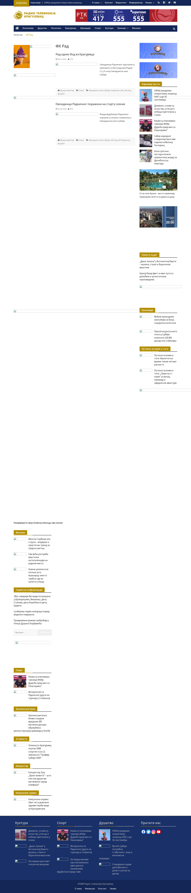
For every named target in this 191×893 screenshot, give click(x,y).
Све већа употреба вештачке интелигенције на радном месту (38, 559)
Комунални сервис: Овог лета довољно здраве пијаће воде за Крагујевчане (38, 804)
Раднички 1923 (117, 90)
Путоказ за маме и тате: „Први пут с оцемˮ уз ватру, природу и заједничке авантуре (165, 376)
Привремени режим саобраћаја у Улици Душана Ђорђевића (31, 622)
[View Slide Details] (158, 217)
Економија (28, 28)
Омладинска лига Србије (99, 90)
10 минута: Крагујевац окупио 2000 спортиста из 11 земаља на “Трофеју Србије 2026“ (39, 751)
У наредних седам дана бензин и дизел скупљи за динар (121, 869)
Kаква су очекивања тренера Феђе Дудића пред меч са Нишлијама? (38, 681)
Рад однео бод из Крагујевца (75, 54)
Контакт (109, 2)
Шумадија (85, 28)
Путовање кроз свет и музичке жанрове (39, 863)
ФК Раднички (124, 140)
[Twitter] (148, 832)
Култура (109, 28)
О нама (95, 2)
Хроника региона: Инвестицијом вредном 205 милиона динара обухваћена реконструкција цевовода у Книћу (32, 723)
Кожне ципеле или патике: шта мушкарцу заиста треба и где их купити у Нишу (38, 575)
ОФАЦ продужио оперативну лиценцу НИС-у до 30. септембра (165, 95)
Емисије (122, 28)
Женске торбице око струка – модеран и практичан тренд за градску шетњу (39, 543)
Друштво (42, 28)
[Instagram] (153, 832)
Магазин (136, 28)
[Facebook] (143, 832)
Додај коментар (67, 90)
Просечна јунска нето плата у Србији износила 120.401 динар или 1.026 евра (165, 336)
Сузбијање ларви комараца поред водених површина (31, 613)
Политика (56, 28)
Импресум (90, 888)
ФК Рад (128, 90)
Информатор (135, 2)
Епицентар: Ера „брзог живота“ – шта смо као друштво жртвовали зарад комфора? (39, 778)
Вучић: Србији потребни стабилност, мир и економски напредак (115, 852)
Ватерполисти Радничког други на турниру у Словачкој (39, 695)
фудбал (61, 93)
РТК (71, 59)
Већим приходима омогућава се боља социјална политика (165, 319)
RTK (71, 109)
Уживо (148, 2)
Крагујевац (70, 28)
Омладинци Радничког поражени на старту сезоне (90, 104)
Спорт (98, 28)
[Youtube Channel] (158, 832)
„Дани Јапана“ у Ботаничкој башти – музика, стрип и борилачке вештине (39, 851)
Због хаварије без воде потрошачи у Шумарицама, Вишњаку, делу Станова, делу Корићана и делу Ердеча (32, 601)
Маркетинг (121, 2)
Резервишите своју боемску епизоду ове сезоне (38, 522)
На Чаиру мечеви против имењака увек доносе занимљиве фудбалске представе (73, 865)
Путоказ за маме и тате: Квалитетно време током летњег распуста (165, 360)
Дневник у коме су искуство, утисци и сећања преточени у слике (39, 835)
